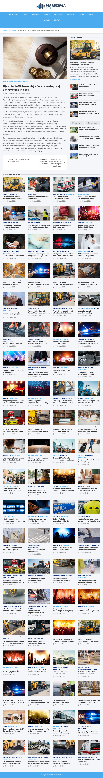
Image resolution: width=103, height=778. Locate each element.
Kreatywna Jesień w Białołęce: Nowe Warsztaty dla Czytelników (13, 256)
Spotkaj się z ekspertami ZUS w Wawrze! (62, 226)
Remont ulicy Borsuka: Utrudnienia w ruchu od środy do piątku (87, 104)
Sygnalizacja (33, 547)
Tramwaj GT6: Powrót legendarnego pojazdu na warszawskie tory (63, 460)
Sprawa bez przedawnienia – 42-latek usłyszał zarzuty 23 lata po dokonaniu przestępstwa (89, 139)
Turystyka (35, 15)
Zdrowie (47, 15)
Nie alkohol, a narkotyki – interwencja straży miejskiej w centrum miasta (89, 113)
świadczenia (57, 223)
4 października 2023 (11, 93)
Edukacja (6, 251)
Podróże (81, 368)
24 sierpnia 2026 (60, 315)
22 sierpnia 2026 (60, 405)
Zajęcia (20, 280)
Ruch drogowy (40, 576)
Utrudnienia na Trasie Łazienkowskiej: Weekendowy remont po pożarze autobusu (37, 581)
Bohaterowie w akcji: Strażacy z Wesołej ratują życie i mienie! (13, 431)
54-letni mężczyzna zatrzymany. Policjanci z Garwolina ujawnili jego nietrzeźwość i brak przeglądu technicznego (51, 163)
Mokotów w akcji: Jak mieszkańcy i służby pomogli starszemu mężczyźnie (86, 675)
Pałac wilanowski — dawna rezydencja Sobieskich (88, 155)
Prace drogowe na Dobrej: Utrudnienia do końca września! (63, 313)
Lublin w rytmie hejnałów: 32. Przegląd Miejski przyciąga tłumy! (13, 672)
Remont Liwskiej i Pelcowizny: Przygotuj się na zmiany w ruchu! (88, 641)
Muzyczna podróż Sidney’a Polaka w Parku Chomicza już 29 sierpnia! (13, 403)
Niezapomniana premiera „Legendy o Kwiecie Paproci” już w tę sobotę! (38, 460)
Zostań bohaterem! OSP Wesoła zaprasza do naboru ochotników (13, 582)
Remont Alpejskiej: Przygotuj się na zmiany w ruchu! (38, 431)
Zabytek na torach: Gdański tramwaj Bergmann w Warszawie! (88, 462)
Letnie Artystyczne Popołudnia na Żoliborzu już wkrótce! (39, 403)
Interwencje (7, 223)
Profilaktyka (33, 251)
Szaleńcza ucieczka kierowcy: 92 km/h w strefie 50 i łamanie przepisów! (39, 284)
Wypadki (37, 223)
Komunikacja (89, 455)
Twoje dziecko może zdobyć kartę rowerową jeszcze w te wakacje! (39, 763)
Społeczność (17, 576)
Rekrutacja (7, 576)
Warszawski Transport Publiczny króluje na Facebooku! (37, 643)
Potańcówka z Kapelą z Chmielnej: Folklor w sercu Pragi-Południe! (63, 490)
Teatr (37, 516)
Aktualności (13, 15)
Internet (44, 368)
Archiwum (46, 20)
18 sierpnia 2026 (35, 733)
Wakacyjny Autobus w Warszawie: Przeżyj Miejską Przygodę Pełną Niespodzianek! (38, 493)
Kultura (56, 339)
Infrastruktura (59, 308)
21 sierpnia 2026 (60, 462)
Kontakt (57, 20)
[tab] (77, 123)
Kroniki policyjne (21, 82)
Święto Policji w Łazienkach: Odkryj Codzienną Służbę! (60, 521)
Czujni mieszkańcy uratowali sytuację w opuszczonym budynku (87, 95)
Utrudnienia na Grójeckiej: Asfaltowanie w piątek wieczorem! (13, 611)
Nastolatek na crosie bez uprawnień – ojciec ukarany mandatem (88, 521)
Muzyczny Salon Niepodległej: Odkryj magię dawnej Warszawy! (63, 611)
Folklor (56, 486)
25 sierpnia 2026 (10, 201)
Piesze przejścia (34, 545)
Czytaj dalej (74, 79)
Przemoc (87, 726)
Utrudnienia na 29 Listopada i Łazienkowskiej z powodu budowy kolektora (38, 703)
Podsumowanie (33, 637)
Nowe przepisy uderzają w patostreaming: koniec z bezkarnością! (38, 374)
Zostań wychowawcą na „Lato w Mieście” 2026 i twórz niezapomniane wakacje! (87, 491)
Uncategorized (83, 194)
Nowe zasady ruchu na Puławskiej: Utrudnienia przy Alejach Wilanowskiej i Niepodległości (38, 344)
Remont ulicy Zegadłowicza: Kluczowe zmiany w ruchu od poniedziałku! (12, 344)
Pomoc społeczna (84, 669)
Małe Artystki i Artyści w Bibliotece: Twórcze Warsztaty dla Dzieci (62, 431)
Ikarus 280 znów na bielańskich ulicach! (86, 373)
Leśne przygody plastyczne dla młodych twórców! (89, 701)
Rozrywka (71, 15)
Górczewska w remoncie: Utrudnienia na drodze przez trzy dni (88, 549)
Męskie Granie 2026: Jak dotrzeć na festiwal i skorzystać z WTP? (62, 549)
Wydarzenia (70, 194)
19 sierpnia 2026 (60, 613)
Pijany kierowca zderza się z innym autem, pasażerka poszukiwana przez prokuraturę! (39, 228)
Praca (88, 486)
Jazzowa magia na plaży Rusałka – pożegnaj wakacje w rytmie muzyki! (89, 611)
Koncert (81, 223)
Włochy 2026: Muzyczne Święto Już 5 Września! (87, 226)
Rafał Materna (25, 93)
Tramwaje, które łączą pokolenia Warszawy (61, 732)
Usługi (81, 15)
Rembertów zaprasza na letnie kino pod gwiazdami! (63, 640)
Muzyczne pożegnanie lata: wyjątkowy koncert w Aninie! (38, 731)
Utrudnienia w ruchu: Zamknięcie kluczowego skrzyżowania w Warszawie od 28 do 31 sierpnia (83, 65)
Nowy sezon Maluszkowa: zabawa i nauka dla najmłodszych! (13, 284)
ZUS (69, 223)
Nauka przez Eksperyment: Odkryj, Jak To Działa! (13, 459)
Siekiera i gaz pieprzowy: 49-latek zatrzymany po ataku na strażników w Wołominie (88, 734)
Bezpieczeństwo (59, 194)
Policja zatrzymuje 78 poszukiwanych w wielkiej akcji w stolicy (88, 343)
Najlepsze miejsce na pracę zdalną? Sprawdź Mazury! (19, 160)
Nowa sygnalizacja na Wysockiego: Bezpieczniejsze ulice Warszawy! (36, 552)
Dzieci (5, 280)
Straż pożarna (8, 427)
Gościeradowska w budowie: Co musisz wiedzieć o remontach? (62, 580)
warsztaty (7, 455)
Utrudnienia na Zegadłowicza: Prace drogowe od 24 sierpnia (37, 613)
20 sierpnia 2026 (35, 554)
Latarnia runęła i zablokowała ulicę (85, 312)
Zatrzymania (64, 251)
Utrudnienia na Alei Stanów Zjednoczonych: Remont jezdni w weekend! (14, 643)
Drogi (30, 194)
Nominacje (14, 308)
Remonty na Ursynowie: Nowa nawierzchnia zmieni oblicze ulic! (63, 403)
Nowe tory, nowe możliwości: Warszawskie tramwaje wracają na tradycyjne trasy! (63, 285)
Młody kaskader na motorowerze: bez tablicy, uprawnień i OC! (13, 521)
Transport (14, 194)
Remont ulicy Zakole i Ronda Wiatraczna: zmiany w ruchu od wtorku (39, 313)
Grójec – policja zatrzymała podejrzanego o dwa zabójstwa (89, 147)
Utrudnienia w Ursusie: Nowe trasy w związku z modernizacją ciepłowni (12, 763)
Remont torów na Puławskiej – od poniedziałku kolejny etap (63, 674)
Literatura (15, 251)
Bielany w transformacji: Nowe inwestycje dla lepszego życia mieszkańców (12, 550)
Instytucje (58, 15)
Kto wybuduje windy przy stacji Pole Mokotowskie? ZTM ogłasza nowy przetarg (89, 129)
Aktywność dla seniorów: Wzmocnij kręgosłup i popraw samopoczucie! (88, 256)
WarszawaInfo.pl (57, 775)
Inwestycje (7, 545)
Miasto (24, 15)
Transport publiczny (36, 486)
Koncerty (56, 368)
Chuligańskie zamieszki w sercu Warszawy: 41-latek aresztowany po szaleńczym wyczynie (63, 257)
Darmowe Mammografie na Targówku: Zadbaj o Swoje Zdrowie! (38, 256)
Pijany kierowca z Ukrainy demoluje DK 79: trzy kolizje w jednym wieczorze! (14, 702)
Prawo (30, 369)
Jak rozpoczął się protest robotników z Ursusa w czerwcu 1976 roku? (13, 490)
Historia (56, 455)
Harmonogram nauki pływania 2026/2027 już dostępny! (87, 284)
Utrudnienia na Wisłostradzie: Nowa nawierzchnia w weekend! (63, 702)
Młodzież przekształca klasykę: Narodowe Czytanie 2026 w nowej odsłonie (37, 522)
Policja (16, 223)
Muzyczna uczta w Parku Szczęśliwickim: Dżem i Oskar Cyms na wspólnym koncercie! (38, 673)
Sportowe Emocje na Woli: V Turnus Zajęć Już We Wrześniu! (13, 731)
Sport (91, 15)
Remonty (6, 194)
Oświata (97, 427)
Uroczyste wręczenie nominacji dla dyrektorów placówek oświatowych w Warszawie (13, 316)
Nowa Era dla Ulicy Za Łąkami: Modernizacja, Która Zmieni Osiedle (61, 763)
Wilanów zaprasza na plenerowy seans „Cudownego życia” (61, 343)
